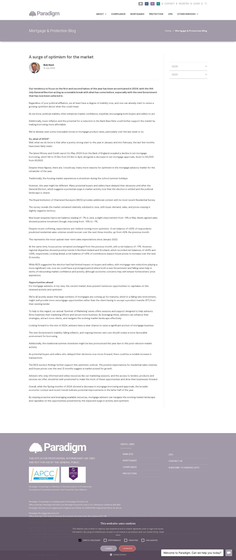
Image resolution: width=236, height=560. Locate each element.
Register (184, 3)
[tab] (188, 66)
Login (196, 3)
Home (168, 30)
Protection (156, 14)
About (100, 14)
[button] (118, 554)
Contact (169, 3)
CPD (170, 14)
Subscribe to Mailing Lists (184, 467)
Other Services (186, 14)
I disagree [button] (127, 548)
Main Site (128, 454)
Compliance (118, 14)
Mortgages (137, 14)
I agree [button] (108, 548)
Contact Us (175, 461)
